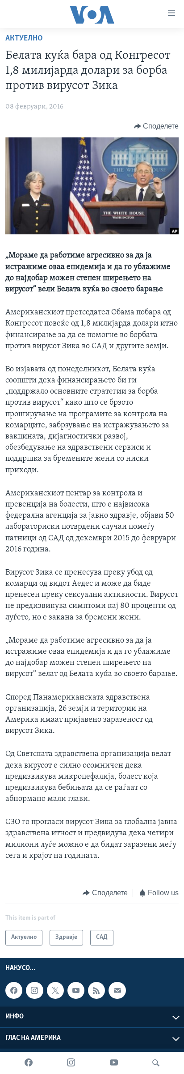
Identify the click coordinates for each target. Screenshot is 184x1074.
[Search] (155, 1063)
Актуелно (24, 39)
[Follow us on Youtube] (75, 990)
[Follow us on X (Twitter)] (55, 990)
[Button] (156, 126)
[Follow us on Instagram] (34, 990)
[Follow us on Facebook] (13, 990)
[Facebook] (28, 1063)
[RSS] (96, 990)
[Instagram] (71, 1063)
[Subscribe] (117, 990)
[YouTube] (114, 1063)
